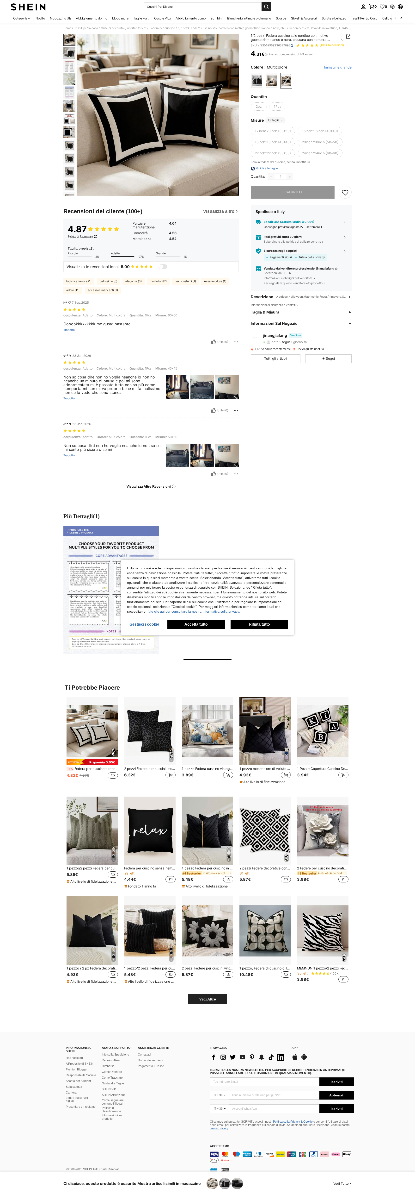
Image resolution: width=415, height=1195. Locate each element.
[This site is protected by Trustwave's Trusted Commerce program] (213, 1169)
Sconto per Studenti (79, 1081)
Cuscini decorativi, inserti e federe (123, 28)
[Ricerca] (266, 6)
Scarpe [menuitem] (281, 18)
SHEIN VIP (109, 1089)
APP (295, 1048)
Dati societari (74, 1058)
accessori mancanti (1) (103, 290)
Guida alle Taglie (113, 1083)
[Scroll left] (395, 18)
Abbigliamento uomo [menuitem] (191, 18)
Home (67, 28)
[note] (92, 762)
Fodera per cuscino (162, 28)
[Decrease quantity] (271, 177)
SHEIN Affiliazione (114, 1095)
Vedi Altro (207, 999)
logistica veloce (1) (79, 281)
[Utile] (213, 342)
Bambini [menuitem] (216, 18)
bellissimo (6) (108, 281)
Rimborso (108, 1066)
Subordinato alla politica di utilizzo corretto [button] (292, 241)
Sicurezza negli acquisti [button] (280, 251)
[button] (392, 7)
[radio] (257, 80)
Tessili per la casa (86, 28)
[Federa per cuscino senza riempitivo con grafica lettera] (150, 831)
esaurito (292, 192)
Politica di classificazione (111, 1109)
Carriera (71, 1092)
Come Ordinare (112, 1072)
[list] (248, 1057)
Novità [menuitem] (40, 18)
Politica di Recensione (80, 236)
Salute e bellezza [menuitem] (334, 18)
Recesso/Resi (111, 1060)
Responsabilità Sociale (81, 1075)
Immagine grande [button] (338, 67)
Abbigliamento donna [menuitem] (91, 18)
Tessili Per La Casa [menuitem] (364, 18)
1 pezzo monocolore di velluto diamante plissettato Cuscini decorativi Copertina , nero (265, 769)
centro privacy (219, 1128)
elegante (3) (133, 281)
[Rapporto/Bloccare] (236, 342)
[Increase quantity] (290, 177)
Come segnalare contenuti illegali (113, 1102)
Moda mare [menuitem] (120, 18)
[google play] (304, 1059)
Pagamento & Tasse (151, 1066)
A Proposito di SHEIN (79, 1063)
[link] (373, 6)
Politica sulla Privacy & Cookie (293, 1121)
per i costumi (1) (185, 281)
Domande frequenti (150, 1060)
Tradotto (69, 330)
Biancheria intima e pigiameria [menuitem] (249, 18)
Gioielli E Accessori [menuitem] (304, 18)
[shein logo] (28, 6)
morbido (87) (158, 281)
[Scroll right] (401, 18)
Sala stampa (74, 1086)
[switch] (163, 266)
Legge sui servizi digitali (77, 1099)
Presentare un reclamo (81, 1106)
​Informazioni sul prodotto (112, 1117)
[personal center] (363, 7)
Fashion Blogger (76, 1069)
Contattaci (144, 1054)
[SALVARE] (345, 192)
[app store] (295, 1059)
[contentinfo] (282, 1157)
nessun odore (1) (215, 281)
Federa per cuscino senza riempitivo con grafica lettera (150, 868)
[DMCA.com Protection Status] (225, 1169)
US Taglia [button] (273, 120)
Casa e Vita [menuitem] (162, 18)
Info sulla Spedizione (115, 1054)
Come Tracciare (112, 1077)
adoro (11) (72, 290)
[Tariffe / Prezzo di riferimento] (266, 54)
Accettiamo (219, 1146)
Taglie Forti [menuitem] (141, 18)
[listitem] (92, 743)
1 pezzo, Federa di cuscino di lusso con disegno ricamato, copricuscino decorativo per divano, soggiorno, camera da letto (265, 968)
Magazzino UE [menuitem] (60, 18)
